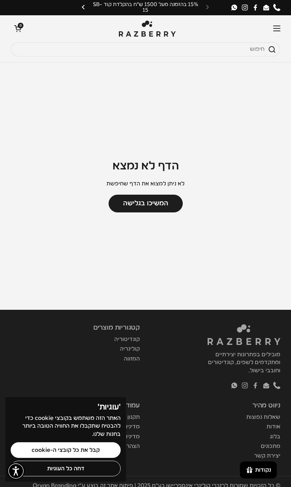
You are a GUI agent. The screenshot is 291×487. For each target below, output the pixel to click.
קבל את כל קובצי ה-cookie (66, 450)
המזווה (132, 359)
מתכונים (270, 446)
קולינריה (130, 349)
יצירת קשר (267, 456)
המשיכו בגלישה (145, 203)
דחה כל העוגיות (65, 468)
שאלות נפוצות (263, 417)
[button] (18, 28)
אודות (273, 426)
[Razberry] (147, 29)
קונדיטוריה (127, 339)
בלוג (275, 436)
